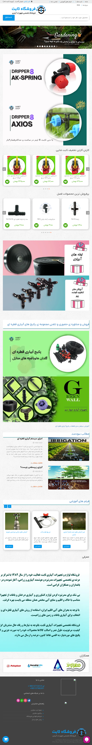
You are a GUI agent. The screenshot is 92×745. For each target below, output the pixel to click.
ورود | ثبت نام (8, 1)
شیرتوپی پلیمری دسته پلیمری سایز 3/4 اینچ (46, 177)
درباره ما (85, 5)
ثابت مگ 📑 (78, 2)
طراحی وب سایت (80, 741)
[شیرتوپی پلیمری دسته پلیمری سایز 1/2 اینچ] (75, 165)
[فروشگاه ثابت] (28, 10)
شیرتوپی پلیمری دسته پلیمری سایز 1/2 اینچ (75, 177)
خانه (86, 2)
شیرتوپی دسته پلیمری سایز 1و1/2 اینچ (17, 177)
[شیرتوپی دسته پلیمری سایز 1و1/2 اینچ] (16, 165)
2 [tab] (46, 188)
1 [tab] (48, 188)
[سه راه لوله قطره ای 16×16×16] (16, 208)
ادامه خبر (66, 546)
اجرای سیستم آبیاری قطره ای (29, 438)
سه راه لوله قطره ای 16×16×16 (17, 219)
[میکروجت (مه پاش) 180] (46, 208)
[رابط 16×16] (75, 208)
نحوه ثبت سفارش (36, 710)
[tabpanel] (75, 171)
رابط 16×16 (75, 219)
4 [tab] (43, 188)
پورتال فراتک (55, 741)
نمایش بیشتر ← (36, 463)
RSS (78, 5)
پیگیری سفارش (37, 713)
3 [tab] (45, 188)
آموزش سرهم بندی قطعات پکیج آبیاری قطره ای (72, 426)
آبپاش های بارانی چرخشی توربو (16, 532)
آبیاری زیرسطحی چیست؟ (31, 467)
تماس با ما (54, 2)
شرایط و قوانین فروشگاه (34, 716)
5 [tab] (43, 232)
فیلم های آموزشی (66, 2)
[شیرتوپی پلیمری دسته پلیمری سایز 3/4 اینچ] (46, 165)
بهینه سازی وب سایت (68, 741)
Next (4, 169)
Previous (88, 169)
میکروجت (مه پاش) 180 (46, 219)
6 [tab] (41, 232)
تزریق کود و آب (45, 532)
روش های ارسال (37, 720)
